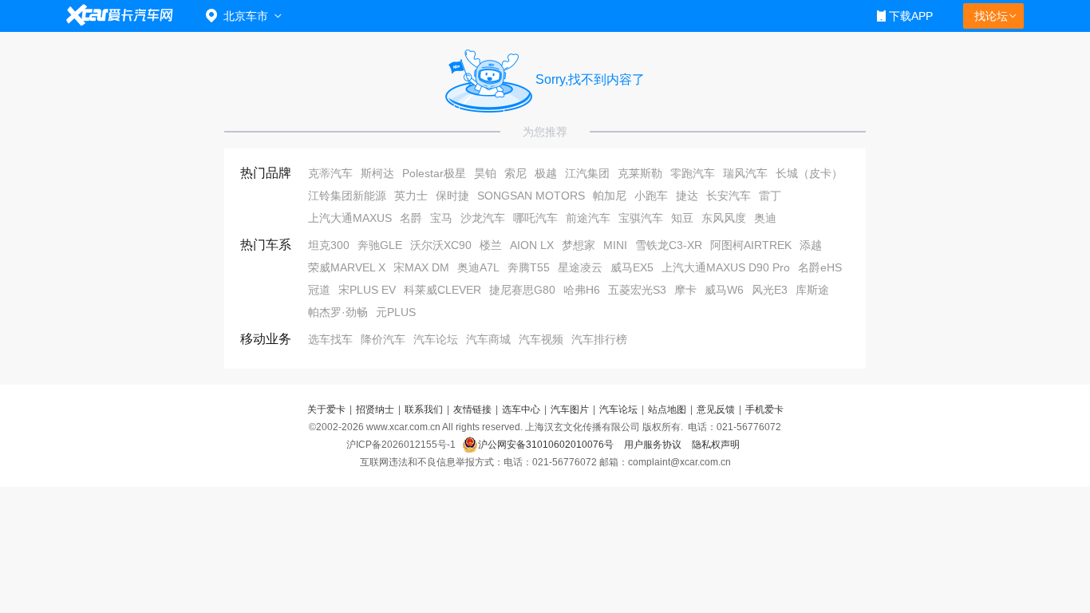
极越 (546, 173)
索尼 (515, 173)
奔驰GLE (379, 245)
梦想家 (578, 245)
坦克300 (329, 245)
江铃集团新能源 (347, 195)
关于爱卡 (326, 409)
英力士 (411, 195)
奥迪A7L (478, 267)
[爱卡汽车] (120, 15)
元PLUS (396, 312)
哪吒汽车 (535, 218)
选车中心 (521, 409)
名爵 (411, 218)
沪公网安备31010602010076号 (547, 444)
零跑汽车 (692, 173)
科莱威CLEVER (442, 289)
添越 (811, 245)
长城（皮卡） (809, 173)
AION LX (532, 245)
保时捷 (452, 195)
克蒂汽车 (330, 173)
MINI (615, 245)
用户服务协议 (654, 444)
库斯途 (812, 289)
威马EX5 (632, 267)
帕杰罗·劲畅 (338, 312)
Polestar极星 (434, 173)
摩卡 (685, 289)
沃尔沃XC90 (441, 245)
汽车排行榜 (599, 339)
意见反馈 (716, 409)
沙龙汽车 (482, 218)
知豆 (682, 218)
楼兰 (491, 245)
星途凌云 (580, 267)
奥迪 (765, 218)
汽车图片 (570, 409)
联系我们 (424, 409)
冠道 (319, 289)
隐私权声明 (716, 444)
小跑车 (651, 195)
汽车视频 (541, 339)
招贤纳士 (375, 409)
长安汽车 (728, 195)
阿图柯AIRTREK (751, 245)
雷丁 (770, 195)
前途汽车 (588, 218)
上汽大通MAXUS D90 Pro (726, 267)
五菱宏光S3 (637, 289)
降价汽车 (383, 339)
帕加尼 (609, 195)
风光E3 (770, 289)
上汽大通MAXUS (350, 218)
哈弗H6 (581, 289)
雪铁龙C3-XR (668, 245)
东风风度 (723, 218)
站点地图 (667, 409)
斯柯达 (377, 173)
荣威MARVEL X (346, 267)
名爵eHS (820, 267)
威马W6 (724, 289)
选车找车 (330, 339)
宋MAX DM (421, 267)
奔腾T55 (528, 267)
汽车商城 (488, 339)
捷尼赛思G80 (522, 289)
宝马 (441, 218)
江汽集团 (587, 173)
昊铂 (485, 173)
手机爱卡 (764, 409)
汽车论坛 (435, 339)
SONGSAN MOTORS (531, 195)
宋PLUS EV (367, 289)
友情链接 (472, 409)
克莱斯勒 (640, 173)
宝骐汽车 (640, 218)
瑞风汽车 (745, 173)
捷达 (687, 195)
